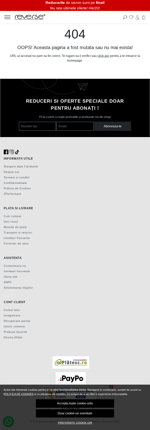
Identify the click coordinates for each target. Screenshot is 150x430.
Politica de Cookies (17, 188)
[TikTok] (17, 152)
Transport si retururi (18, 232)
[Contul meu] (137, 17)
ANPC (8, 282)
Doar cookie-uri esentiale (75, 413)
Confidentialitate (15, 182)
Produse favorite (15, 331)
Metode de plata (15, 227)
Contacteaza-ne (15, 265)
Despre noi (11, 171)
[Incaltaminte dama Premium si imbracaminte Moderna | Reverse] (60, 17)
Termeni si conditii (16, 177)
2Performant (12, 193)
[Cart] (144, 17)
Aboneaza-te (112, 126)
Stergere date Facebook (21, 166)
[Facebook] (6, 152)
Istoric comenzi (14, 326)
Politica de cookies (18, 394)
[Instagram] (11, 152)
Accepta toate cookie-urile (75, 403)
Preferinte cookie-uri (75, 422)
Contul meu (12, 310)
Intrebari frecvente (17, 238)
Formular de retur (16, 243)
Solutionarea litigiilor (18, 287)
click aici (103, 55)
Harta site (11, 276)
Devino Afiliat (13, 337)
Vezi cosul (11, 221)
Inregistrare (12, 315)
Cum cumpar (13, 216)
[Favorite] (131, 17)
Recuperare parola (17, 320)
